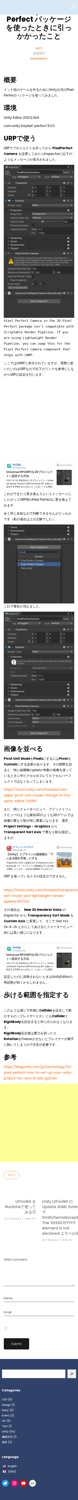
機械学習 (7, 1437)
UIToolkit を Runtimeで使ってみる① (20, 1207)
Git (4, 1421)
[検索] (71, 1373)
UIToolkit (14, 1218)
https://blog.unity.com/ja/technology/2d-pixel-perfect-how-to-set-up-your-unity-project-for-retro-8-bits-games (38, 1073)
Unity (39, 48)
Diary (5, 1410)
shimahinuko (39, 59)
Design (6, 1405)
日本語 (12, 1471)
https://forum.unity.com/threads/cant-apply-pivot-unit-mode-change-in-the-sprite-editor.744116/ (38, 795)
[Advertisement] (39, 419)
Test (5, 1426)
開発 (4, 1442)
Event (5, 1415)
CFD (4, 1399)
